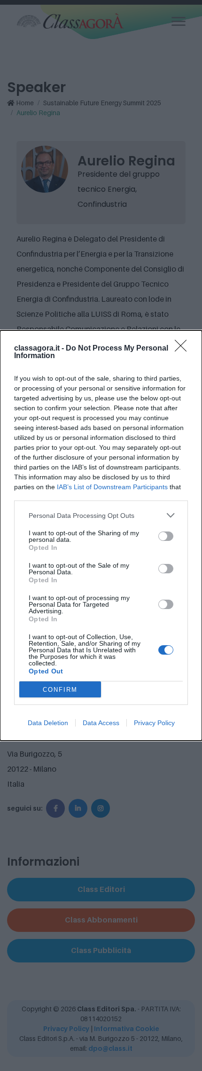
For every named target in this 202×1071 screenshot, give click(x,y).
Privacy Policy (154, 723)
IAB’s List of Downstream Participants (112, 487)
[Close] (184, 349)
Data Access (101, 723)
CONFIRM (60, 689)
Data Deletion (48, 723)
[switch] (165, 536)
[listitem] (101, 515)
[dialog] (101, 535)
